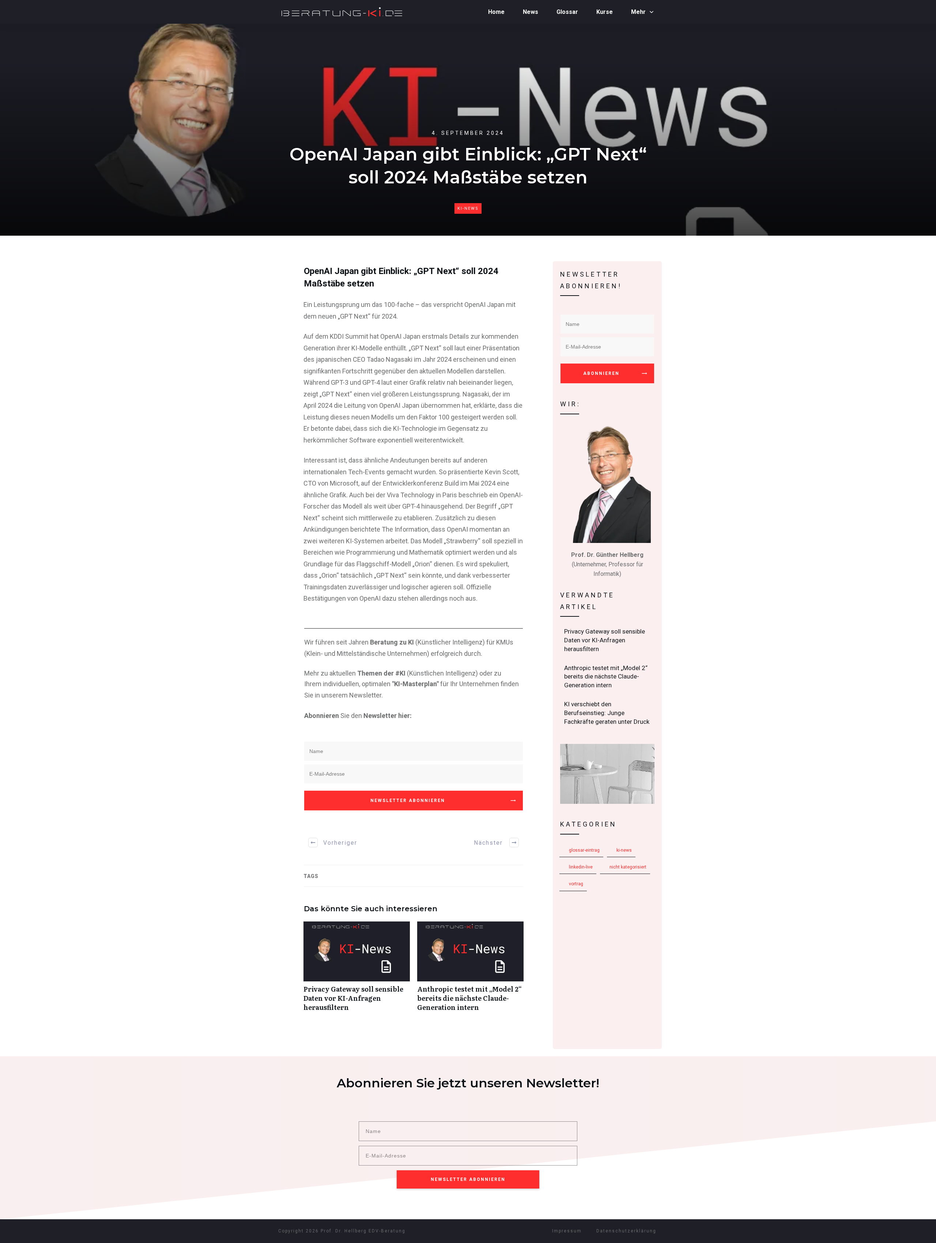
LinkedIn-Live (581, 867)
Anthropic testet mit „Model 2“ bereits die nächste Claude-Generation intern (470, 970)
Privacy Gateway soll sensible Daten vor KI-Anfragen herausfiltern (356, 970)
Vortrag (576, 883)
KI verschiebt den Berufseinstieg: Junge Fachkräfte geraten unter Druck (607, 713)
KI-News (468, 208)
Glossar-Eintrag (584, 850)
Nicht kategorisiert (627, 867)
